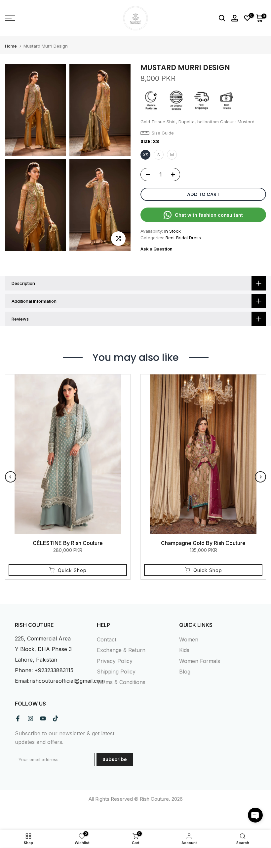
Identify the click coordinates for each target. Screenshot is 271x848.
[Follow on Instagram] (30, 718)
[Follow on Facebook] (18, 718)
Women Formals (199, 661)
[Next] (260, 476)
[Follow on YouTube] (43, 718)
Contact (106, 639)
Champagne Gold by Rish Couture (203, 543)
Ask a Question (156, 248)
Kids (184, 650)
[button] (158, 133)
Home (11, 46)
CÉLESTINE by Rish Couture (68, 543)
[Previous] (10, 476)
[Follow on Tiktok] (55, 718)
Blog (184, 671)
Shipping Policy (116, 671)
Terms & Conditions (121, 682)
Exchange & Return (121, 650)
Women (188, 639)
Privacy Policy (115, 661)
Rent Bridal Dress (183, 237)
